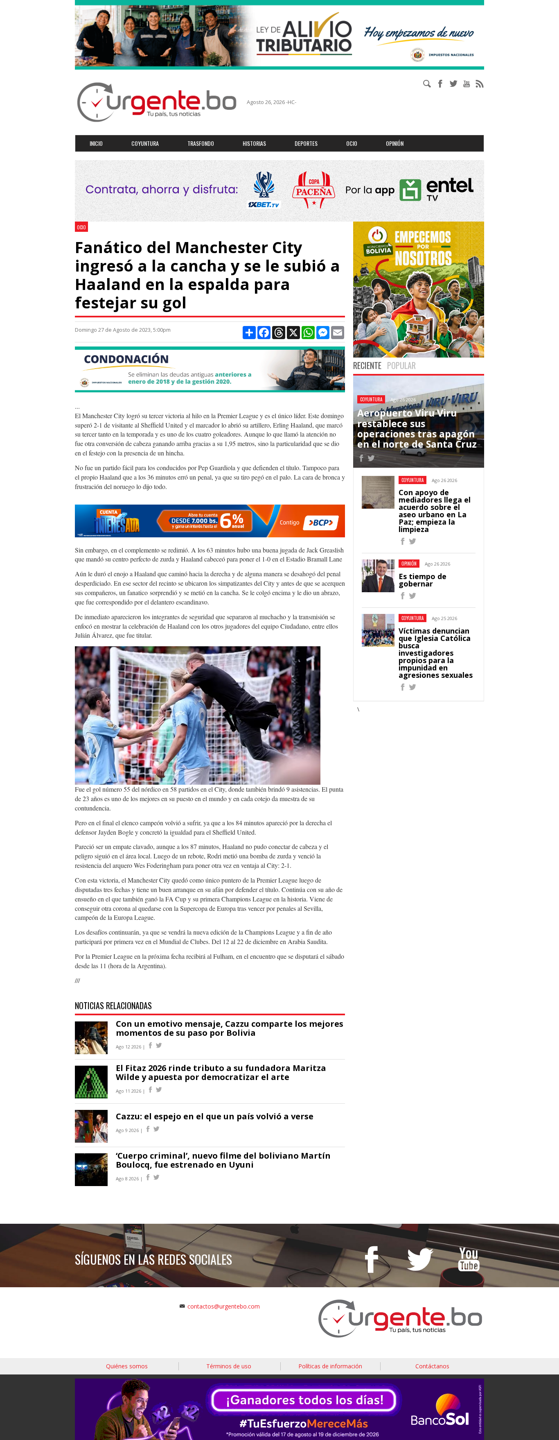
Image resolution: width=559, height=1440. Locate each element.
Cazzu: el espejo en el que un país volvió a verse (214, 1116)
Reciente (367, 365)
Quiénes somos (127, 1366)
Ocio (351, 143)
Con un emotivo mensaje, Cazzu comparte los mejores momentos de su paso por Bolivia (229, 1028)
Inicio (96, 143)
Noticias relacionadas (113, 1005)
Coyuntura (145, 143)
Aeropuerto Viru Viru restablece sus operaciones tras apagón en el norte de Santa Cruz (417, 428)
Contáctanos (432, 1366)
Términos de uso (228, 1366)
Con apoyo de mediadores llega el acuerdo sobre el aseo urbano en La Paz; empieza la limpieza (435, 510)
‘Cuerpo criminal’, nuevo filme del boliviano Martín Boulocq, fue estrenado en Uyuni (223, 1160)
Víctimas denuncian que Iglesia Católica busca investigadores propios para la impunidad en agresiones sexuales (436, 653)
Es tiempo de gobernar (422, 580)
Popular (401, 365)
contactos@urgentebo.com (223, 1306)
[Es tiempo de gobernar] (403, 597)
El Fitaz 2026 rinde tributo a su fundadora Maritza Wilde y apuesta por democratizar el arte (221, 1072)
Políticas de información (330, 1366)
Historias (254, 143)
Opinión (394, 143)
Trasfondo (200, 143)
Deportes (306, 143)
